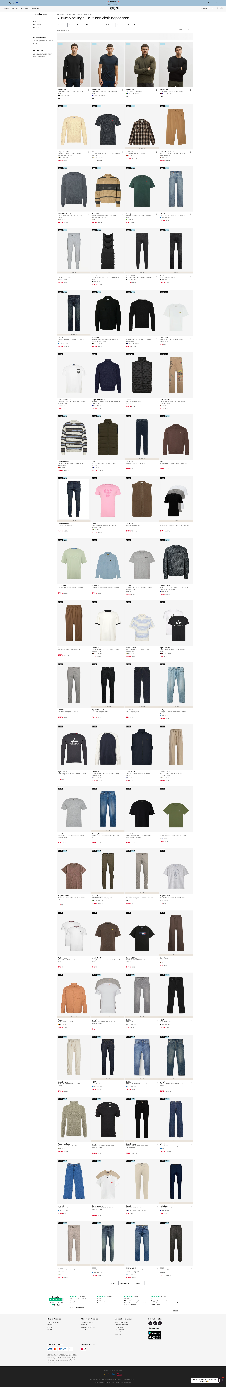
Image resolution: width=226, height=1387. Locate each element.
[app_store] (154, 1337)
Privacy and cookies (115, 1379)
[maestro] (60, 1349)
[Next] (174, 3)
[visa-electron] (65, 1349)
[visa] (49, 1349)
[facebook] (150, 1323)
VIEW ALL (175, 1311)
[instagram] (155, 1323)
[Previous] (53, 3)
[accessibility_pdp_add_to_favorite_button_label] (89, 90)
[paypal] (71, 1349)
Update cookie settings (128, 1379)
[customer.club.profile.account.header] (212, 9)
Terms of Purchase (95, 1379)
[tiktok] (160, 1323)
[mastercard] (55, 1349)
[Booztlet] (113, 8)
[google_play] (154, 1333)
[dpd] (83, 1349)
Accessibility (105, 1379)
